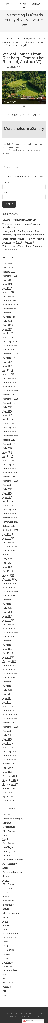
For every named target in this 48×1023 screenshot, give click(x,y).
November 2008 (10, 784)
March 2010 (8, 747)
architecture (8, 826)
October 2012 (8, 636)
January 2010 (9, 755)
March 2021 (8, 292)
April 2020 (7, 333)
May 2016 (7, 497)
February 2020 (9, 341)
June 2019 (7, 362)
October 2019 (8, 349)
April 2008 (7, 796)
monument (8, 900)
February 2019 (9, 378)
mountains (8, 904)
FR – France (8, 884)
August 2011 (8, 685)
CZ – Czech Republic (12, 859)
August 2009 (8, 763)
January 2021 (9, 300)
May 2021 (7, 284)
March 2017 (8, 460)
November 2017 (10, 435)
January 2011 (9, 710)
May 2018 (7, 415)
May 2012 (7, 648)
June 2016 (7, 493)
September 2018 (10, 398)
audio (5, 835)
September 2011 (10, 681)
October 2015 (8, 526)
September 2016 (10, 480)
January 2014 (9, 583)
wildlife (6, 986)
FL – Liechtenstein (12, 872)
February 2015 (9, 542)
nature (11, 147)
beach (5, 839)
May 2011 (7, 698)
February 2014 (9, 579)
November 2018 (10, 390)
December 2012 (9, 628)
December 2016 (9, 472)
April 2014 (7, 571)
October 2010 (8, 722)
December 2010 (9, 714)
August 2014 (8, 554)
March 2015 (8, 538)
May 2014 (7, 567)
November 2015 (10, 521)
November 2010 (10, 718)
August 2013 (8, 603)
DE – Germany (9, 863)
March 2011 (8, 706)
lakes (5, 892)
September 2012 (10, 640)
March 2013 (8, 620)
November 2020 (10, 308)
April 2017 (7, 456)
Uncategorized (10, 970)
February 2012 (9, 661)
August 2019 (8, 357)
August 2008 (8, 788)
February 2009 (9, 776)
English (29, 1021)
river (5, 929)
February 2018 (9, 427)
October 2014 (8, 550)
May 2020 (7, 329)
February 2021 (9, 296)
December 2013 (9, 587)
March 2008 (8, 800)
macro (5, 896)
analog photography (12, 818)
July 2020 (7, 321)
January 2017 (9, 468)
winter (5, 990)
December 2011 (9, 669)
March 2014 (8, 575)
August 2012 (8, 644)
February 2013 (9, 624)
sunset (5, 958)
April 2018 (7, 419)
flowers (6, 876)
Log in (36, 1016)
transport (7, 966)
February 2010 (9, 751)
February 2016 (9, 509)
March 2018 (8, 423)
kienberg (36, 150)
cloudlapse (7, 847)
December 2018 (9, 386)
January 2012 (9, 665)
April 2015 (7, 534)
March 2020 (8, 337)
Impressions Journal (24, 4)
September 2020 (10, 312)
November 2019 (10, 345)
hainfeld (29, 150)
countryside (27, 144)
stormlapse (8, 949)
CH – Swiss (8, 843)
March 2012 (8, 657)
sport (5, 941)
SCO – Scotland (10, 933)
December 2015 (9, 517)
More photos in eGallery (24, 128)
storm (5, 945)
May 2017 (7, 452)
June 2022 (7, 267)
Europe (41, 144)
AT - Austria (16, 144)
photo (17, 147)
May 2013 (7, 616)
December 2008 (10, 780)
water (5, 978)
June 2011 (7, 694)
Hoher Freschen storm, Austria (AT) (20, 219)
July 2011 (7, 689)
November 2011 (10, 673)
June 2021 (7, 280)
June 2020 (7, 325)
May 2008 (7, 792)
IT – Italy (7, 888)
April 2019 (7, 370)
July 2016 (7, 489)
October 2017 (8, 439)
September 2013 (10, 599)
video (5, 974)
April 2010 (7, 743)
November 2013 (10, 591)
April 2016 (7, 501)
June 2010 (7, 739)
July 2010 (7, 735)
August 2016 (8, 485)
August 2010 (8, 730)
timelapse (7, 962)
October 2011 (8, 677)
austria (16, 150)
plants (5, 925)
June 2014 (7, 562)
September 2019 (10, 353)
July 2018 (7, 407)
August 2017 (8, 444)
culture (35, 144)
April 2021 (7, 288)
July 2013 (7, 607)
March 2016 (8, 505)
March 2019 (8, 374)
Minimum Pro (27, 1013)
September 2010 (10, 726)
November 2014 (10, 546)
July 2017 (7, 448)
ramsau (5, 153)
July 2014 (7, 558)
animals (6, 822)
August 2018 (8, 403)
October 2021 (8, 271)
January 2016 (9, 513)
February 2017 (9, 464)
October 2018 (8, 394)
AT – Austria (8, 831)
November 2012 (10, 632)
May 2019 (7, 366)
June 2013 (7, 612)
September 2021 (10, 275)
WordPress (26, 1016)
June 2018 (7, 411)
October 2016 (8, 476)
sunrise (6, 954)
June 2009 (7, 767)
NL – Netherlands (11, 913)
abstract (6, 814)
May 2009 (7, 771)
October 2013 (8, 595)
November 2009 (10, 759)
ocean (5, 917)
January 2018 (9, 431)
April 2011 (7, 702)
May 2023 (7, 263)
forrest (5, 147)
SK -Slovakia (9, 937)
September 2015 (10, 530)
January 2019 (9, 382)
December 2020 (10, 304)
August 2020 (8, 316)
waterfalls (7, 982)
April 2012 (7, 653)
